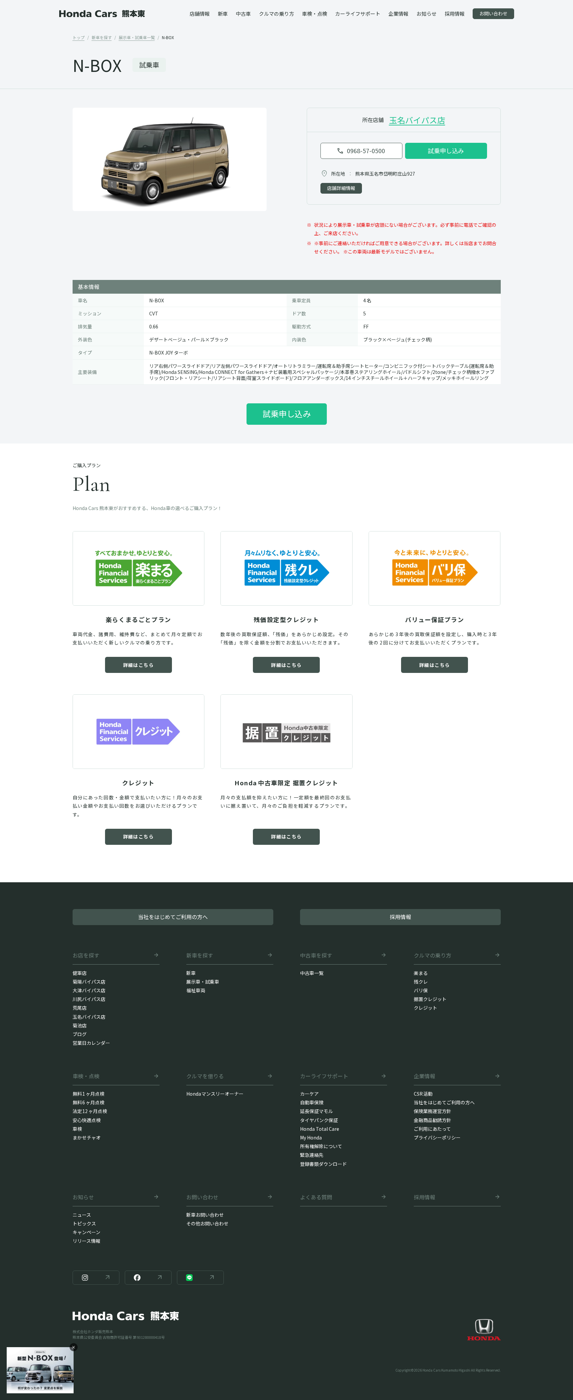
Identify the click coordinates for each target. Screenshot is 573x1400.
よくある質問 (316, 1197)
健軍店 (80, 973)
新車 (191, 973)
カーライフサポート (324, 1076)
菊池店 (80, 1025)
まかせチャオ (87, 1137)
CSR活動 (423, 1094)
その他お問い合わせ (207, 1223)
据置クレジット (430, 999)
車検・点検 (86, 1076)
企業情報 (424, 1076)
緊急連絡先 (311, 1155)
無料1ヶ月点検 (89, 1094)
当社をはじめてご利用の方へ (444, 1102)
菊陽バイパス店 (89, 982)
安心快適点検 (87, 1120)
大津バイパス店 (89, 990)
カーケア (309, 1094)
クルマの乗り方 (432, 955)
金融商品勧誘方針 (432, 1120)
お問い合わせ (202, 1197)
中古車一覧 (311, 973)
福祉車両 (195, 990)
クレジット (425, 1008)
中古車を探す (316, 955)
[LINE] (200, 1278)
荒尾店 (80, 1008)
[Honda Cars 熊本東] (102, 13)
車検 (77, 1129)
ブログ (80, 1034)
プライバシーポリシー (437, 1137)
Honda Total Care (319, 1129)
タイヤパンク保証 (319, 1120)
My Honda (311, 1137)
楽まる (421, 973)
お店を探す (86, 955)
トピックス (84, 1223)
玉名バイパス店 (417, 120)
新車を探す (199, 955)
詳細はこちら (138, 665)
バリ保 (421, 990)
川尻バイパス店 (89, 999)
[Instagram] (96, 1278)
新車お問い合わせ (205, 1215)
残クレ (421, 982)
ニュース (82, 1215)
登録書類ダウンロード (323, 1164)
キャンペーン (86, 1232)
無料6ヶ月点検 (89, 1102)
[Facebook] (148, 1278)
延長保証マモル (316, 1111)
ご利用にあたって (432, 1129)
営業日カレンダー (91, 1043)
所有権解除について (321, 1146)
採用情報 (424, 1197)
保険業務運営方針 (432, 1111)
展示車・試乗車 (202, 982)
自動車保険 (311, 1102)
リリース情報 (86, 1241)
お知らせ (83, 1197)
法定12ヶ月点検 (90, 1111)
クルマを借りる (205, 1076)
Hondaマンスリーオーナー (215, 1094)
